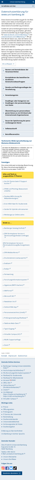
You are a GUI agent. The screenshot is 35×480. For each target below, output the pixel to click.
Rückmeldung (8, 417)
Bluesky (11, 468)
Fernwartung (8, 274)
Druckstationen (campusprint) (15, 258)
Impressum (12, 356)
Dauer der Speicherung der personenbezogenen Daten (17, 122)
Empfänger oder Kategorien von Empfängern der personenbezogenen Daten (18, 103)
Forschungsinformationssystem (15, 280)
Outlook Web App (10, 307)
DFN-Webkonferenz (11, 252)
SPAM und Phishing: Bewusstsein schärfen (16, 190)
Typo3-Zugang (9, 329)
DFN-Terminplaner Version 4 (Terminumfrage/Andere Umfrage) (16, 235)
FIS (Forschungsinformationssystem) (16, 373)
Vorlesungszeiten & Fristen (12, 424)
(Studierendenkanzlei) (11, 387)
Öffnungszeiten (8, 409)
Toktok (15, 468)
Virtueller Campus (9, 399)
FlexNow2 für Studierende (12, 375)
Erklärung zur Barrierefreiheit (11, 431)
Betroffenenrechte (12, 134)
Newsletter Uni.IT (10, 302)
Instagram (3, 468)
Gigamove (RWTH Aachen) (13, 285)
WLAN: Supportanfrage (12, 340)
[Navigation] (2, 2)
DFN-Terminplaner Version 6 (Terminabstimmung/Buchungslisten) (16, 244)
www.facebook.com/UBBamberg (12, 37)
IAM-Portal (8, 291)
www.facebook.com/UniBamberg (15, 35)
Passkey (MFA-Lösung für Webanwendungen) (13, 197)
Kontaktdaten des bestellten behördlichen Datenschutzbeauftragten (17, 79)
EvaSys (6, 269)
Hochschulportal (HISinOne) (13, 370)
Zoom (6, 345)
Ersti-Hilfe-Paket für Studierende (15, 204)
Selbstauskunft (11, 129)
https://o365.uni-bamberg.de (13, 396)
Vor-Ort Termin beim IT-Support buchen (15, 182)
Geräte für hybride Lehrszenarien (16, 209)
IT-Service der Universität (12, 414)
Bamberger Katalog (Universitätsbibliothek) (17, 367)
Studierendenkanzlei (10, 419)
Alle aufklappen (7, 64)
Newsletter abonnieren (10, 473)
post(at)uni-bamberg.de (15, 454)
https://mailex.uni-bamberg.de (14, 394)
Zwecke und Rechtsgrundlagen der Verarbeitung (18, 88)
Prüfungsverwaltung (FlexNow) (15, 318)
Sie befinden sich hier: (8, 6)
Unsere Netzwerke (9, 457)
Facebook (7, 468)
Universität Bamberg (17, 2)
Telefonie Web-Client (11, 323)
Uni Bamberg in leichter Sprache (13, 434)
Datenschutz (22, 356)
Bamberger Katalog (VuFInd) (14, 228)
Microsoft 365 (9, 296)
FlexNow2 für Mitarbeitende (13, 378)
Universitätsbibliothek (11, 422)
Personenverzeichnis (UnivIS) (14, 312)
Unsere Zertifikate (9, 459)
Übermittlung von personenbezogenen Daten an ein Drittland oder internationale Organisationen (18, 113)
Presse (5, 407)
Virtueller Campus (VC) (12, 334)
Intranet (6, 380)
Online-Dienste (8, 385)
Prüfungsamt (8, 412)
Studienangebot (9, 427)
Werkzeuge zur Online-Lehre (14, 215)
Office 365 (6, 383)
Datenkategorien (11, 95)
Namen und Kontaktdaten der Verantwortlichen (16, 71)
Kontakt (4, 356)
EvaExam (7, 263)
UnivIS (5, 390)
